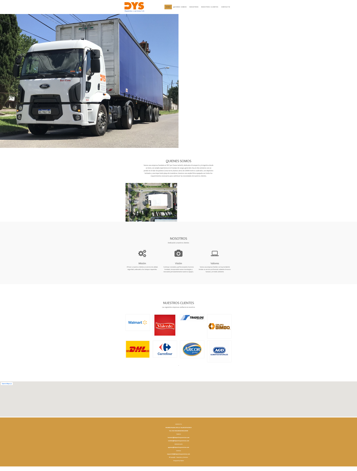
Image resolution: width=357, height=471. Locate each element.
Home (168, 7)
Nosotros (194, 7)
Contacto (225, 7)
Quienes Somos (180, 7)
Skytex (182, 461)
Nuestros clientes (209, 7)
